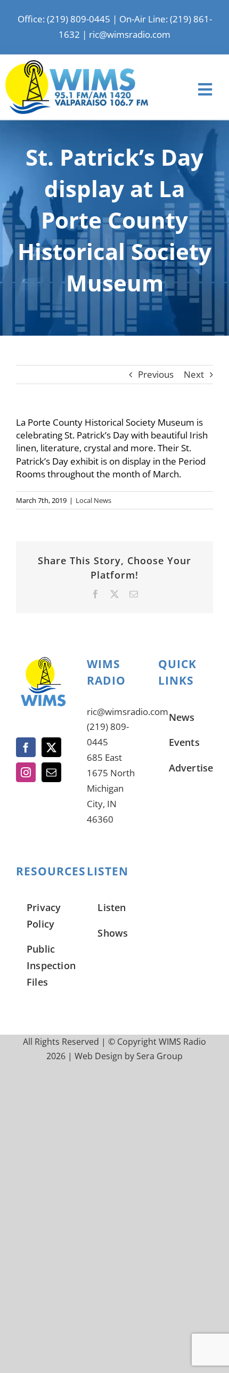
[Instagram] (26, 772)
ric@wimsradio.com (129, 34)
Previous (156, 374)
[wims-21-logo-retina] (76, 65)
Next (194, 374)
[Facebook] (26, 747)
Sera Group (159, 1056)
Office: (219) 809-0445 (64, 19)
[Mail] (51, 772)
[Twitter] (51, 747)
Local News (93, 500)
